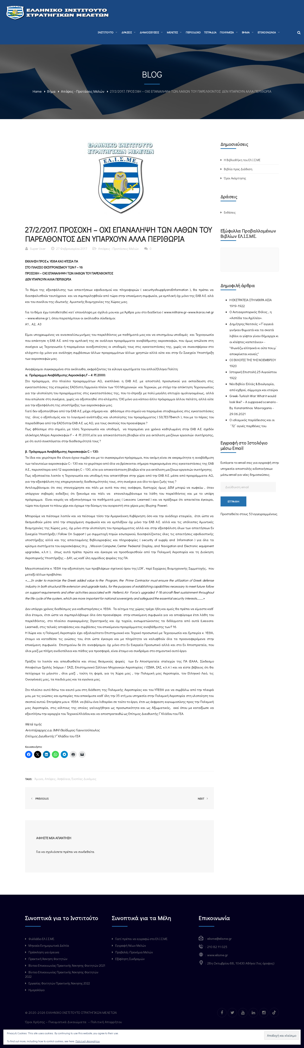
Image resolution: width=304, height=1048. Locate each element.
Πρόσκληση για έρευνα (43, 952)
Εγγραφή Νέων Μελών (130, 945)
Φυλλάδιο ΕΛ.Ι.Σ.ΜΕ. (41, 939)
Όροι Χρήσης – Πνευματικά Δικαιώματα (56, 1022)
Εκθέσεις (230, 212)
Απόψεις (50, 779)
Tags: (28, 779)
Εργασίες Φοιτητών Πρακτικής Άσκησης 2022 (59, 983)
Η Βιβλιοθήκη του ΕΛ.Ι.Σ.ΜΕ (242, 160)
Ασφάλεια (63, 779)
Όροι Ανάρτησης (235, 178)
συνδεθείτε (86, 851)
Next (201, 798)
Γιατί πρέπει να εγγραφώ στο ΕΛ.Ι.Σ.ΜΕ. (141, 939)
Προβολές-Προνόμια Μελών (134, 952)
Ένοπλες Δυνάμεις (84, 779)
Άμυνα (38, 779)
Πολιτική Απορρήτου (107, 1022)
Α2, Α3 (36, 324)
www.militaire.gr (175, 312)
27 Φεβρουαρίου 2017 (71, 248)
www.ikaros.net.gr (201, 312)
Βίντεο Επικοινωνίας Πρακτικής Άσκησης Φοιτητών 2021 (66, 965)
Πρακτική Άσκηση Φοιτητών (47, 959)
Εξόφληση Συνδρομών (130, 959)
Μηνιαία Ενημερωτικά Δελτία (48, 945)
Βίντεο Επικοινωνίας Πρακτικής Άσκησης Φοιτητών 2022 (61, 974)
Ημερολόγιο (36, 990)
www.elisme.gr (38, 318)
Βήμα (51, 91)
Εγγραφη (233, 501)
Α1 (27, 324)
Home (37, 91)
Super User (38, 248)
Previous (41, 798)
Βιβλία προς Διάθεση (238, 169)
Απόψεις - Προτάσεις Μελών (82, 91)
